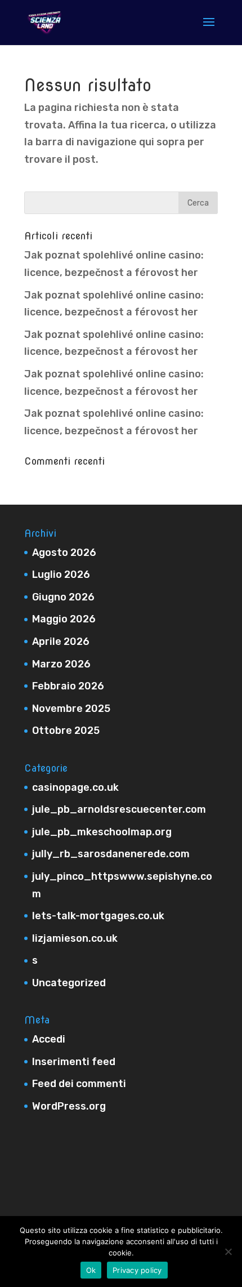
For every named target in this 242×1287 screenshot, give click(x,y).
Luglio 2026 (61, 574)
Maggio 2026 (64, 619)
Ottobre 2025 (66, 730)
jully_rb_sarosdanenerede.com (111, 854)
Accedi (48, 1039)
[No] (228, 1251)
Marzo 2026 (61, 664)
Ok (91, 1270)
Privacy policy (137, 1270)
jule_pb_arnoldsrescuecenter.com (119, 809)
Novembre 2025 (71, 708)
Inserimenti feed (73, 1062)
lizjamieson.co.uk (75, 938)
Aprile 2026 (60, 641)
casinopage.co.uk (75, 787)
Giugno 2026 (63, 597)
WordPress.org (69, 1106)
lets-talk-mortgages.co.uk (98, 916)
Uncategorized (69, 983)
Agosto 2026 (64, 552)
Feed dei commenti (79, 1083)
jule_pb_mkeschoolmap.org (102, 832)
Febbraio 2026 (68, 686)
